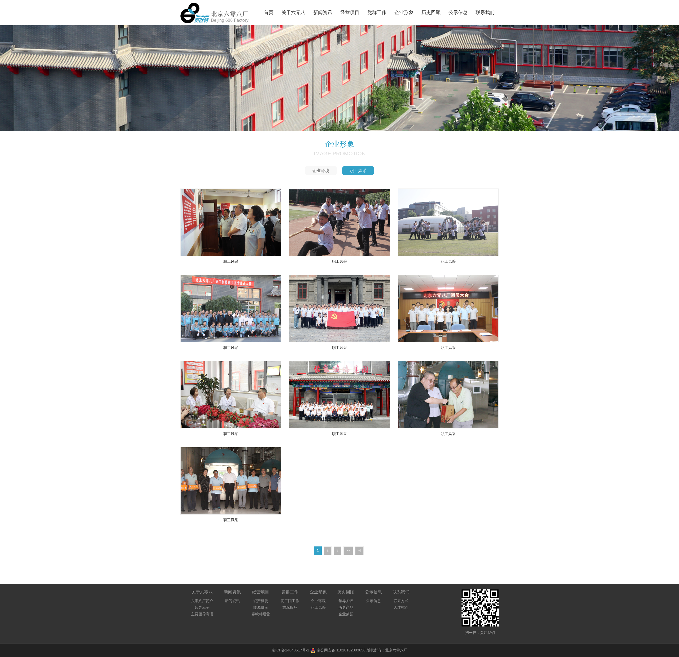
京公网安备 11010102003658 (341, 650)
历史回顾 (431, 12)
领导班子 (202, 607)
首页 (268, 12)
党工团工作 (290, 601)
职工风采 (358, 170)
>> (348, 550)
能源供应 (260, 607)
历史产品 (345, 607)
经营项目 (349, 12)
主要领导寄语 (202, 614)
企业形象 (404, 12)
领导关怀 (345, 601)
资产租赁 (260, 601)
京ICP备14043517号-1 (290, 650)
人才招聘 (401, 607)
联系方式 (401, 601)
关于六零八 (293, 12)
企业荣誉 (345, 614)
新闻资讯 (322, 12)
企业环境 (320, 170)
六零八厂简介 (202, 601)
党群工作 (376, 12)
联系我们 (485, 12)
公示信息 (458, 12)
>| (359, 550)
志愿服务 (289, 607)
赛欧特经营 (260, 614)
